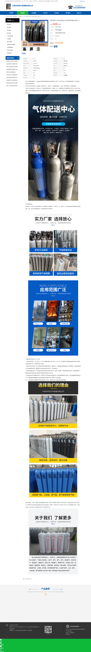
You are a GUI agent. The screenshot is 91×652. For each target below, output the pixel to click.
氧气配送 (9, 27)
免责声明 (21, 630)
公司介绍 (45, 13)
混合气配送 (9, 41)
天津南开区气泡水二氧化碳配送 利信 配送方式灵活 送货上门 (12, 61)
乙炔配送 (9, 38)
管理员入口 (25, 630)
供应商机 (22, 13)
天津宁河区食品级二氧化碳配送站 (12, 66)
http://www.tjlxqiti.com (27, 578)
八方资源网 (16, 630)
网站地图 (30, 630)
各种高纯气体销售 (11, 44)
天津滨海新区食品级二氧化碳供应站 (12, 69)
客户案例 (68, 13)
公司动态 (56, 13)
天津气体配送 (10, 50)
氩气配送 (9, 24)
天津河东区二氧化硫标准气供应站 (12, 74)
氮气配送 (9, 30)
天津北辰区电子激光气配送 (11, 82)
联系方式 (79, 13)
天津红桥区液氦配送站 (11, 72)
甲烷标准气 (9, 53)
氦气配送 (9, 33)
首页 (11, 16)
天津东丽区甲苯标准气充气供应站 (12, 77)
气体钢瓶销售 (10, 47)
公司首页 (11, 13)
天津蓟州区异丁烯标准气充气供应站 (12, 80)
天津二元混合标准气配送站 (11, 85)
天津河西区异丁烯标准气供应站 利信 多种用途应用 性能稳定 (12, 63)
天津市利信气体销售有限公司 (33, 626)
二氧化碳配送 (10, 36)
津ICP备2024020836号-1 (23, 626)
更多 (18, 58)
